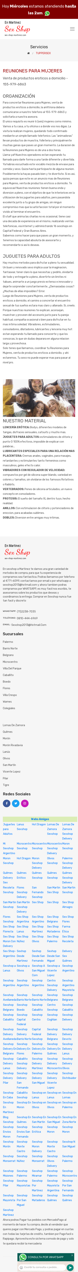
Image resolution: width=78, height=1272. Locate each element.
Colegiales (9, 708)
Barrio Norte (10, 648)
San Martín (9, 765)
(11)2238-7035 (26, 611)
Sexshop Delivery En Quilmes (54, 1049)
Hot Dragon (39, 824)
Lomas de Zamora (14, 725)
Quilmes (7, 731)
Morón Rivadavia (13, 745)
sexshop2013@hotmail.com (28, 625)
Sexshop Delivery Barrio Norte (24, 1034)
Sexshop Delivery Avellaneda (9, 1034)
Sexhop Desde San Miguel (53, 956)
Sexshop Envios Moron (8, 1131)
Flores (6, 688)
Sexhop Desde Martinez (22, 956)
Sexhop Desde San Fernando (38, 956)
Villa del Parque (12, 668)
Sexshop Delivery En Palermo (38, 1049)
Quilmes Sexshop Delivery (67, 877)
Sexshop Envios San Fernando (23, 1131)
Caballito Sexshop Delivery (22, 1063)
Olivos (6, 758)
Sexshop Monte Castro (22, 1146)
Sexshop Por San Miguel (22, 1200)
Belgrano (8, 655)
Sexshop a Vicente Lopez (53, 970)
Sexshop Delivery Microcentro (54, 1063)
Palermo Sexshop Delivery (67, 863)
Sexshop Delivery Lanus (67, 1049)
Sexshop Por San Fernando (68, 1185)
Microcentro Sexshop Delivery (54, 848)
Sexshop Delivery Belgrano (52, 1034)
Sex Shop (38, 902)
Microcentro (10, 662)
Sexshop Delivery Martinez (37, 1063)
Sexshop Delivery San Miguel (38, 1078)
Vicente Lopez (11, 771)
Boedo (7, 681)
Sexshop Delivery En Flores (23, 1049)
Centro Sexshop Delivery (52, 985)
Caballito (8, 675)
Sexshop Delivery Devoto (67, 1034)
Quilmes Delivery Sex (8, 877)
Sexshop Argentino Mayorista (68, 985)
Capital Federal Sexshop (37, 1034)
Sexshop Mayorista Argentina (53, 1185)
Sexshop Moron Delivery (37, 1146)
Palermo (8, 642)
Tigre (6, 785)
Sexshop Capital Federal (22, 1019)
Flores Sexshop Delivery (22, 892)
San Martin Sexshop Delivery (23, 907)
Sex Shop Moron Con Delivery (9, 941)
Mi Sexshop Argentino (9, 848)
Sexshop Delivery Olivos (67, 1063)
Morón (6, 738)
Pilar (5, 778)
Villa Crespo (10, 695)
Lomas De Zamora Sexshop (53, 829)
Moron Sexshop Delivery (37, 863)
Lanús (6, 751)
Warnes (7, 701)
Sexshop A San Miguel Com (38, 970)
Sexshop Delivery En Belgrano (9, 1049)
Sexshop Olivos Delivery (52, 1161)
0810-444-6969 (27, 618)
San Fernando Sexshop (38, 892)
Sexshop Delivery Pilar (8, 1078)
